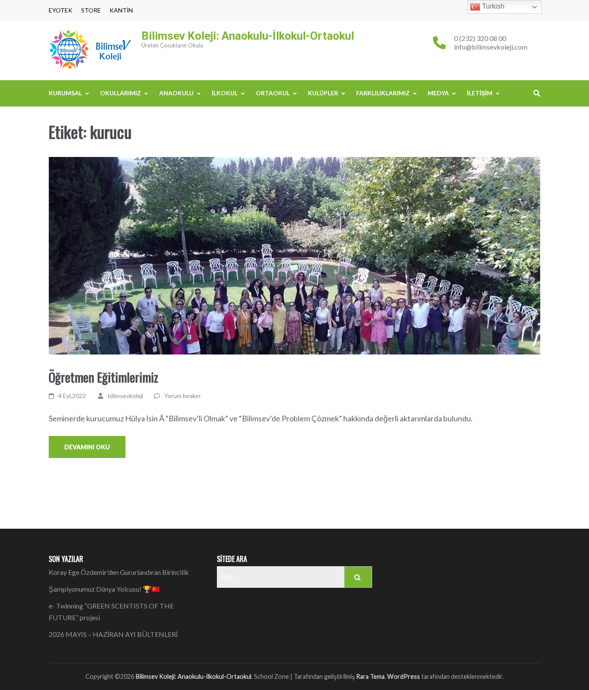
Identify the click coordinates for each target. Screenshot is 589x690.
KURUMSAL (65, 93)
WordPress (403, 676)
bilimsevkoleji (125, 395)
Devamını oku (87, 447)
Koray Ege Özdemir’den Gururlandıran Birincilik (119, 572)
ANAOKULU (176, 93)
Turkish (492, 6)
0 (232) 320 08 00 (480, 38)
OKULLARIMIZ (120, 93)
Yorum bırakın (182, 395)
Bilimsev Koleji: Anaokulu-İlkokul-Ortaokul (247, 35)
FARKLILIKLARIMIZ (383, 93)
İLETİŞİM (479, 93)
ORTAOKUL (273, 93)
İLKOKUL (225, 93)
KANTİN (121, 10)
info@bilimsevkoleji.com (490, 47)
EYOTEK (60, 10)
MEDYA (438, 93)
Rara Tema (370, 676)
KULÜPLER (323, 93)
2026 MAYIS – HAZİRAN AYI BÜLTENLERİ (113, 634)
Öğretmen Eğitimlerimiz (103, 376)
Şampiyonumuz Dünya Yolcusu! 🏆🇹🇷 (104, 589)
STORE (91, 10)
